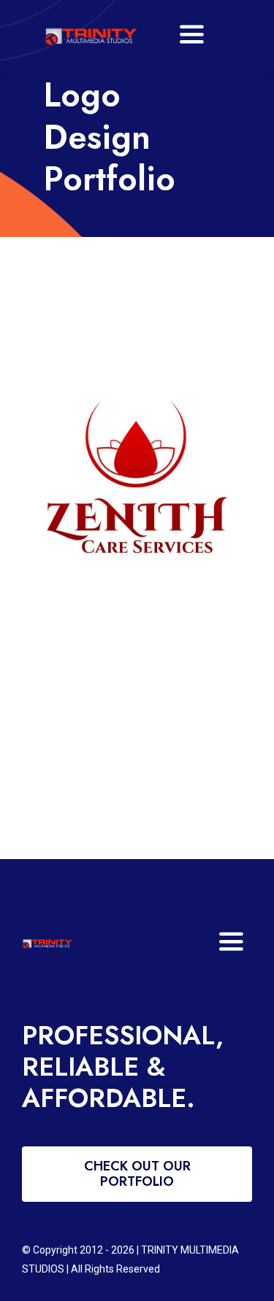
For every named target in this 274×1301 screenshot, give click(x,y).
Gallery (150, 481)
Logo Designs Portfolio (123, 481)
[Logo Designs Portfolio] (137, 482)
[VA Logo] (90, 21)
